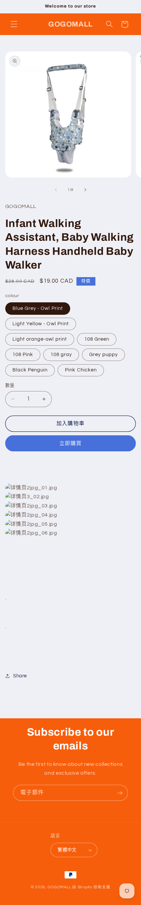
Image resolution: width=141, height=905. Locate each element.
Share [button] (20, 675)
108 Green (96, 339)
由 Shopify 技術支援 (91, 887)
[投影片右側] (85, 190)
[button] (13, 24)
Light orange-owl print (39, 339)
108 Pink (22, 354)
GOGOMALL (59, 887)
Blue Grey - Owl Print (37, 308)
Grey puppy (103, 354)
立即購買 (70, 443)
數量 (10, 385)
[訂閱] (120, 793)
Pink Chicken (81, 370)
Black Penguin (30, 370)
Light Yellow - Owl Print (40, 323)
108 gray (61, 354)
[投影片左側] (56, 190)
